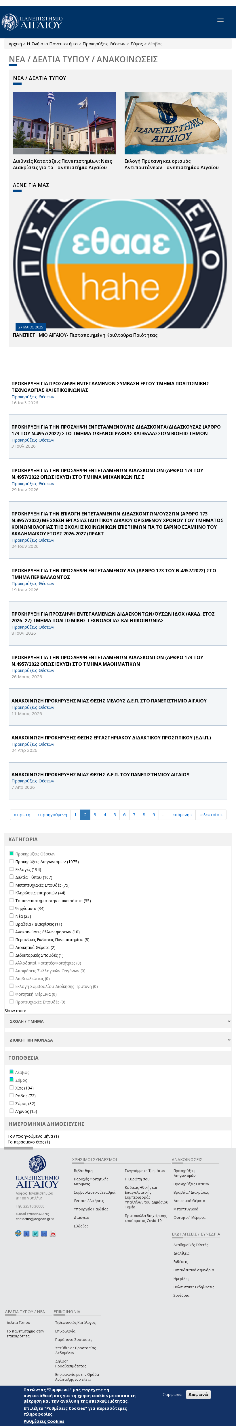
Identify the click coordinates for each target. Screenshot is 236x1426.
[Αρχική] (35, 22)
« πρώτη (22, 814)
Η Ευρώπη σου (137, 1179)
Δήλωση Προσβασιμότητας (70, 1364)
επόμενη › (182, 814)
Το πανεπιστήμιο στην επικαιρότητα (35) (53, 900)
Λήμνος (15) (26, 1111)
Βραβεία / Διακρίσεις (191, 1192)
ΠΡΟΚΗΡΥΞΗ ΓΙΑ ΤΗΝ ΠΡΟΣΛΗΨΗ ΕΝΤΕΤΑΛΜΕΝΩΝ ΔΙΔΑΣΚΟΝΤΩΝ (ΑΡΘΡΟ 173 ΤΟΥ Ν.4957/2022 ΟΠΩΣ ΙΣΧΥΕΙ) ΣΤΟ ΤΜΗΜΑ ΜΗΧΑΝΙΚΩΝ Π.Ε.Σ (107, 473)
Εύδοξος (81, 1226)
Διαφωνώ (198, 1394)
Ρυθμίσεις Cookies (44, 1421)
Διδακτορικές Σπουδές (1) (39, 955)
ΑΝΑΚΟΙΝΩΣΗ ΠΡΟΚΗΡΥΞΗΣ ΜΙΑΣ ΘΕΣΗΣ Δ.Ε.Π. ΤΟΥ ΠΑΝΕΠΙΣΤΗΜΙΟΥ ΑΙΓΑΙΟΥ (100, 774)
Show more (15, 1010)
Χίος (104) (24, 1088)
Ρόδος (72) (25, 1095)
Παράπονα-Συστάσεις (73, 1339)
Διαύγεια (81, 1217)
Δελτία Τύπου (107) (33, 877)
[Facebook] (26, 1233)
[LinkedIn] (44, 1233)
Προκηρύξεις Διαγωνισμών (184, 1173)
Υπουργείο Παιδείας (91, 1209)
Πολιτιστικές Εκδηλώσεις (194, 1287)
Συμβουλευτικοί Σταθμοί (94, 1192)
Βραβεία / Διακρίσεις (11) (38, 924)
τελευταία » (211, 814)
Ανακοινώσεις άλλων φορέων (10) (47, 932)
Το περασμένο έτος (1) (28, 1142)
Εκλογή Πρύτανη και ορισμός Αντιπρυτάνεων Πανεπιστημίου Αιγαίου (172, 164)
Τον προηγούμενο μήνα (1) (33, 1136)
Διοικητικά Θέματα (189, 1200)
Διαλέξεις (181, 1253)
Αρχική (15, 43)
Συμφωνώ (172, 1394)
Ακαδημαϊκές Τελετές (191, 1244)
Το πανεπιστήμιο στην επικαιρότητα (25, 1334)
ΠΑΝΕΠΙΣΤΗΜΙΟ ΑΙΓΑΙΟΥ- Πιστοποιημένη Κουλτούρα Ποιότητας (85, 335)
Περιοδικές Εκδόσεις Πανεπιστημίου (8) (52, 939)
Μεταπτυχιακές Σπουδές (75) (42, 885)
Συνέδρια (181, 1295)
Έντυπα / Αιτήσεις (89, 1200)
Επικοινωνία (65, 1331)
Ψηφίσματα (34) (30, 908)
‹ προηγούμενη (52, 814)
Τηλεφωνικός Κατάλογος (75, 1322)
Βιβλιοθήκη (83, 1170)
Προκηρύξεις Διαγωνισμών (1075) (47, 861)
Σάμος (136, 43)
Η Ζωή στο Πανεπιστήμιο (52, 43)
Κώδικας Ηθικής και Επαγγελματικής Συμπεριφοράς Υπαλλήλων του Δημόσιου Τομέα (146, 1197)
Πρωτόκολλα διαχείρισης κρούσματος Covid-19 (146, 1218)
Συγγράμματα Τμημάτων (145, 1170)
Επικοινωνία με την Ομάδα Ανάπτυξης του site (77, 1377)
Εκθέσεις (181, 1261)
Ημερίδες (181, 1278)
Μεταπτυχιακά (186, 1209)
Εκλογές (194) (28, 869)
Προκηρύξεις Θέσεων (104, 43)
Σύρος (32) (25, 1103)
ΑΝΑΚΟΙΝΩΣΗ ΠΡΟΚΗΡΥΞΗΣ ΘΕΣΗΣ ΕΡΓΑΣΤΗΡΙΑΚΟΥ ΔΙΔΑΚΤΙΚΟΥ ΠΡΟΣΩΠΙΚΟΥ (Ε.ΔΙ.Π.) (111, 738)
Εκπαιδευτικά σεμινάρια (194, 1270)
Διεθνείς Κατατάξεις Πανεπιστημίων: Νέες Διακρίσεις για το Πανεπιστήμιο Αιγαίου (62, 164)
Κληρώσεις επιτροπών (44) (40, 893)
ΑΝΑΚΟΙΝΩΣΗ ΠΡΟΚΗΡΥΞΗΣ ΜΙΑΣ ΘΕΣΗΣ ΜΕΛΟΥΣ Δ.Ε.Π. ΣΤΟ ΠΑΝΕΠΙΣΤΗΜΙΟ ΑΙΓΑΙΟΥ (109, 701)
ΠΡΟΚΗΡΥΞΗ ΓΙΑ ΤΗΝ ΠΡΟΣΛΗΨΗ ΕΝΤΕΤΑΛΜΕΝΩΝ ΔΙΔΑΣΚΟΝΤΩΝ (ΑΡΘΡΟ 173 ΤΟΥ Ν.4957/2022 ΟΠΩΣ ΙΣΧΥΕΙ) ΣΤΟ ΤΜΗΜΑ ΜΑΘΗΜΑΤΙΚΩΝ (107, 660)
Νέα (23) (23, 916)
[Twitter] (35, 1233)
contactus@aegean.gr (35, 1219)
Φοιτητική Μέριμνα (189, 1217)
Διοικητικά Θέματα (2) (35, 947)
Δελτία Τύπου (18, 1322)
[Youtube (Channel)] (53, 1233)
